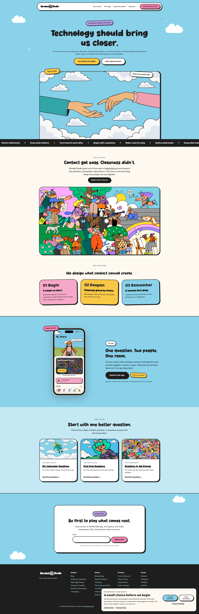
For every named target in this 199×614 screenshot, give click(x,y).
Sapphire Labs (89, 606)
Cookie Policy (109, 607)
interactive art (112, 168)
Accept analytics (170, 598)
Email (75, 534)
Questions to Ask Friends (138, 466)
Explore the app (117, 375)
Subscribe (119, 539)
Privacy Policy (121, 607)
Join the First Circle (150, 6)
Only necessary (186, 598)
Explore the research (99, 180)
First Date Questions (94, 466)
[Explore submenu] (136, 6)
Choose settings (178, 603)
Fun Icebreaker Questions (55, 466)
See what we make (87, 61)
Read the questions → (51, 477)
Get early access (113, 61)
